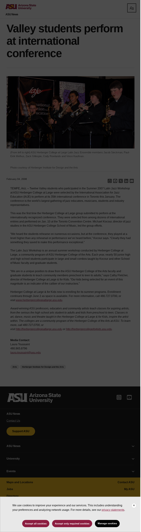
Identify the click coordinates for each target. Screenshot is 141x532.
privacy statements (113, 509)
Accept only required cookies (72, 523)
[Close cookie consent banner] (134, 505)
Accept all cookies (36, 523)
